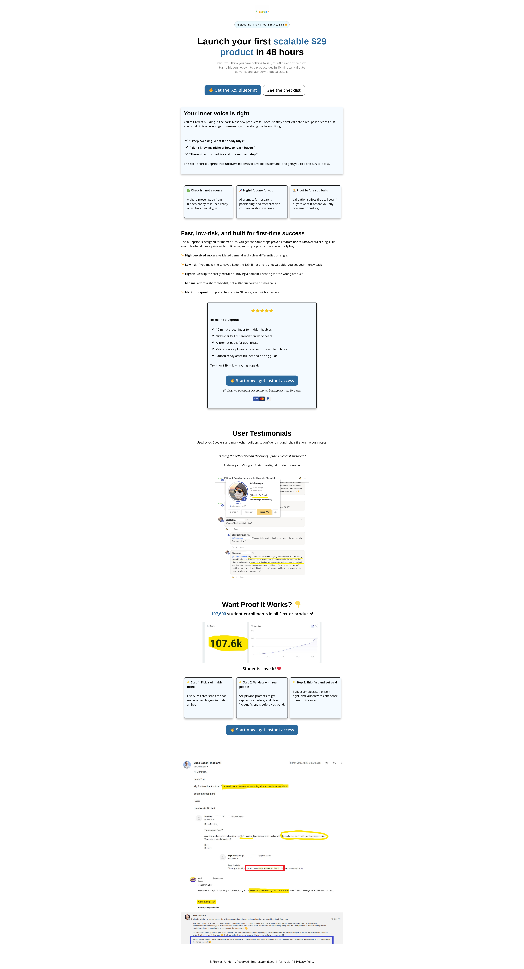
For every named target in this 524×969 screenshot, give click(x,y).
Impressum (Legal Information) (272, 962)
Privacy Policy (305, 962)
